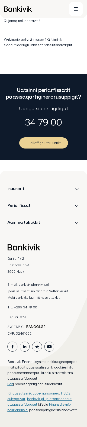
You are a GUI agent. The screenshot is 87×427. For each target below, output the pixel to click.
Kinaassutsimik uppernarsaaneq (33, 393)
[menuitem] (33, 9)
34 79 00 (43, 122)
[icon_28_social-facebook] (12, 347)
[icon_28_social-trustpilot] (37, 347)
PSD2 (66, 393)
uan (10, 384)
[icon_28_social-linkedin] (25, 347)
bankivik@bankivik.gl (34, 284)
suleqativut (16, 399)
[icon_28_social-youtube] (49, 347)
